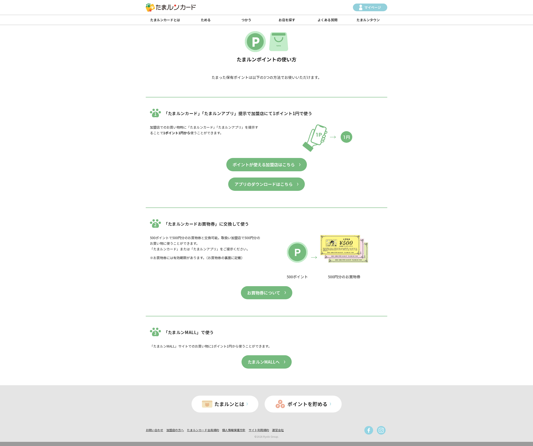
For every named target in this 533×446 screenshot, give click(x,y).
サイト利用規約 (259, 430)
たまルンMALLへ (264, 362)
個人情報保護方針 (233, 430)
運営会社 (278, 430)
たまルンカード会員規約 (203, 430)
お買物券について (263, 293)
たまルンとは (229, 403)
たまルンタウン (368, 19)
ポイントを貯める (308, 403)
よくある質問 (327, 19)
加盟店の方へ (175, 430)
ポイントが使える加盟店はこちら (264, 165)
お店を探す (287, 19)
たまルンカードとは (165, 19)
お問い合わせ (154, 430)
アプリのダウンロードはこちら (263, 184)
